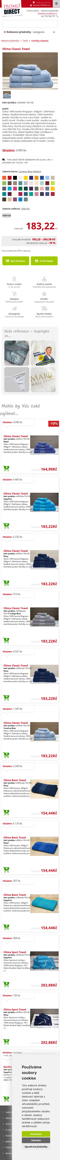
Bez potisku (17, 261)
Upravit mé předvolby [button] (36, 1146)
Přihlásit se (45, 5)
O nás (9, 1129)
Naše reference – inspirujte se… (26, 333)
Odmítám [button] (36, 1140)
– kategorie (25, 32)
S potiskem (46, 261)
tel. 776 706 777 (48, 16)
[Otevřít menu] (56, 3)
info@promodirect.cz (47, 13)
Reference (11, 1141)
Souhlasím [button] (36, 1134)
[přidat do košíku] (6, 468)
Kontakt (10, 1153)
